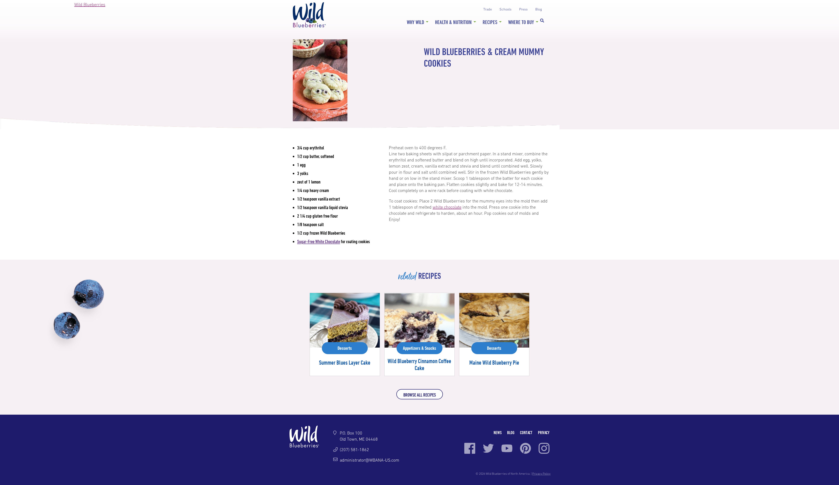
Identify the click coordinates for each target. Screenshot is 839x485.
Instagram (544, 448)
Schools (505, 9)
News (498, 432)
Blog (538, 9)
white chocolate (447, 207)
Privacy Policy (541, 473)
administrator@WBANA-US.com (369, 460)
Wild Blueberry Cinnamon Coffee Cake (419, 364)
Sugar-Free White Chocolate (318, 241)
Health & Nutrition (453, 22)
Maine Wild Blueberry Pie (494, 362)
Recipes (490, 22)
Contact (526, 432)
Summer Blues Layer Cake (344, 362)
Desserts (345, 348)
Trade (487, 9)
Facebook (469, 448)
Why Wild (415, 22)
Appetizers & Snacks (419, 348)
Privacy (544, 432)
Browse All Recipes (419, 394)
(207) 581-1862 (354, 449)
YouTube (506, 448)
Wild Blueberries (309, 14)
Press (523, 9)
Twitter (488, 448)
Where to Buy (521, 22)
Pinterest (525, 448)
